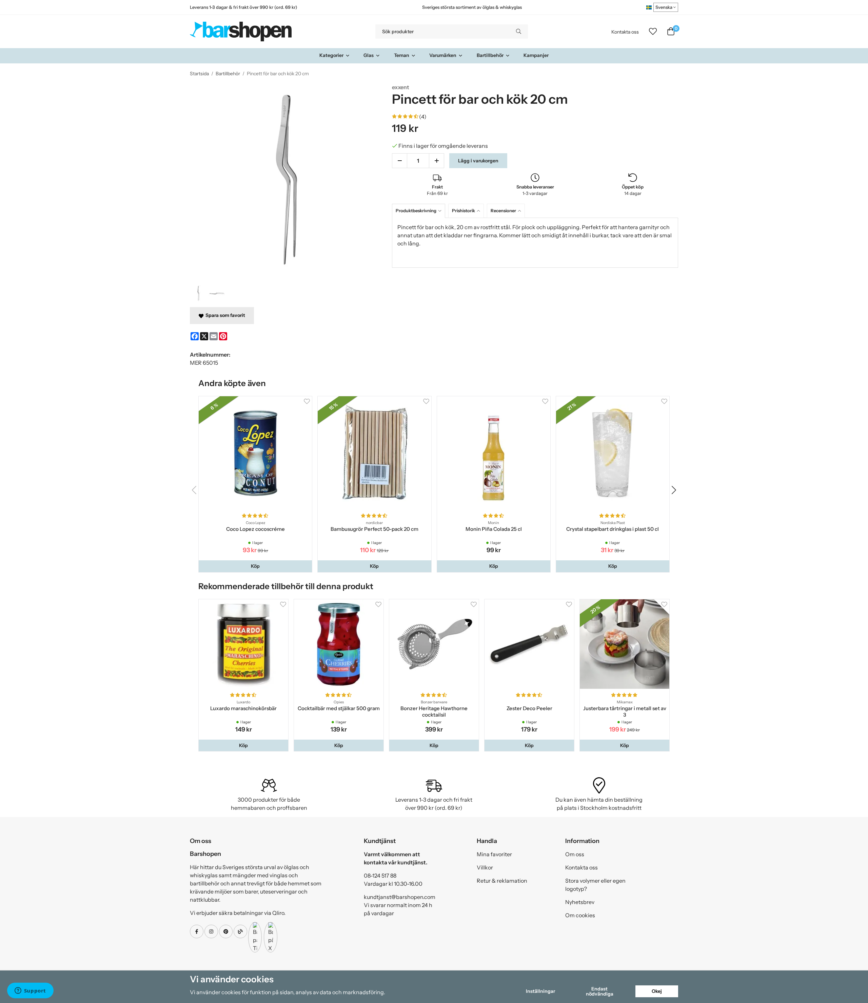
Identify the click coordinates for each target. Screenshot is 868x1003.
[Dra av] (399, 160)
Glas (368, 55)
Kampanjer (536, 55)
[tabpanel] (535, 243)
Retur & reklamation (502, 880)
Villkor (485, 867)
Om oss (574, 854)
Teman (401, 55)
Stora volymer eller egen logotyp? (595, 884)
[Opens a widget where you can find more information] (30, 991)
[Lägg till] (436, 160)
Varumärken (442, 55)
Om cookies (580, 915)
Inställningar (540, 991)
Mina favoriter (494, 854)
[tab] (420, 210)
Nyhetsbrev (579, 902)
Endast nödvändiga (599, 991)
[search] (518, 31)
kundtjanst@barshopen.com (399, 897)
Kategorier (331, 55)
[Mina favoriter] (653, 31)
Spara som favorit (224, 315)
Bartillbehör (490, 55)
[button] (255, 566)
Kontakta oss (625, 32)
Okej (657, 991)
